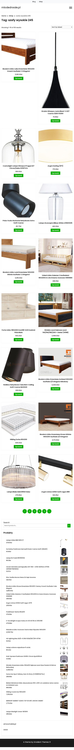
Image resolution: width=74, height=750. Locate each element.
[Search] (69, 525)
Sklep (41, 2)
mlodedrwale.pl (11, 7)
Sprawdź (18, 78)
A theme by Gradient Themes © (37, 742)
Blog (34, 2)
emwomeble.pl (9, 724)
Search (6, 522)
